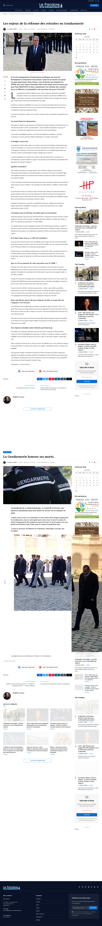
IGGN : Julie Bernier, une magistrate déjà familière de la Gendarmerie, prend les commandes (91, 244)
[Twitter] (5, 84)
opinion (51, 10)
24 (76, 52)
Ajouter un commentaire (37, 409)
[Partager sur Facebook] (89, 29)
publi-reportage (62, 10)
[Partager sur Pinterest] (94, 29)
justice (36, 10)
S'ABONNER (94, 5)
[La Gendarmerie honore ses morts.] (37, 485)
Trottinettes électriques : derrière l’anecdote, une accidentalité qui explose (86, 228)
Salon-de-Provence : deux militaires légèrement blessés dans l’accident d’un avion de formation (37, 748)
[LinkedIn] (5, 88)
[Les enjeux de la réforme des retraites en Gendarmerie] (37, 52)
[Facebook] (5, 81)
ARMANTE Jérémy (13, 29)
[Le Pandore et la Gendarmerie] (51, 5)
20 (86, 49)
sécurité (28, 10)
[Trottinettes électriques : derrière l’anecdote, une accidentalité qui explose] (87, 217)
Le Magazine (74, 10)
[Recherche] (98, 1)
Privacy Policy (86, 387)
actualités (19, 10)
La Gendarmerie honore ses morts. (25, 388)
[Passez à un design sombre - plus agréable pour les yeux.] (96, 1)
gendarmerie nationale (9, 661)
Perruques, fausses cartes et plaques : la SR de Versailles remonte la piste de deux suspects (92, 254)
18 (80, 49)
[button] (5, 582)
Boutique (84, 10)
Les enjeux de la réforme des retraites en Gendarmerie (55, 684)
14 (90, 47)
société (43, 10)
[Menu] (4, 5)
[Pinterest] (5, 91)
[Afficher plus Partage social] (97, 29)
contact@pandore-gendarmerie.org (12, 910)
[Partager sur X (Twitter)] (92, 29)
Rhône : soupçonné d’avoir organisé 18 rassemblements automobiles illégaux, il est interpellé (59, 749)
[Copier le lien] (5, 99)
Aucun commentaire (42, 29)
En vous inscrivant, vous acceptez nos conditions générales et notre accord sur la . (83, 913)
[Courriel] (5, 95)
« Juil (76, 57)
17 (76, 49)
